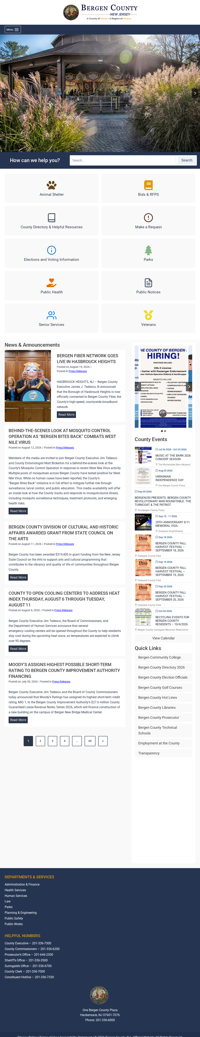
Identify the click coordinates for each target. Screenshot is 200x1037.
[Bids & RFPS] (148, 188)
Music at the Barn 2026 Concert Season (173, 457)
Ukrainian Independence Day (169, 478)
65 (90, 740)
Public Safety (14, 918)
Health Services (15, 890)
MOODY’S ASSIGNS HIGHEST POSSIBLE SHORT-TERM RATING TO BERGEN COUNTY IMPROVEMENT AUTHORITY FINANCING (64, 670)
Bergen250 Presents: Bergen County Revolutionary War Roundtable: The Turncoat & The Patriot (163, 501)
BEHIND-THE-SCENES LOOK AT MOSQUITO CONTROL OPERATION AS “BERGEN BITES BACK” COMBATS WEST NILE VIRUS (62, 436)
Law (8, 901)
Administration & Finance (22, 884)
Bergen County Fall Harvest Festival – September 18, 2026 (170, 547)
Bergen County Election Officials (163, 677)
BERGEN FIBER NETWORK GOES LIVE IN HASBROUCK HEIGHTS (87, 358)
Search (186, 160)
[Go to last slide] (5, 93)
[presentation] (28, 386)
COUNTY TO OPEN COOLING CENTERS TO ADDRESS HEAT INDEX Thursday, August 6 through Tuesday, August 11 (64, 599)
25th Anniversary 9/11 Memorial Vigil (172, 524)
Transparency (149, 753)
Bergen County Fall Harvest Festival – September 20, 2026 (170, 596)
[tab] (162, 431)
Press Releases (78, 371)
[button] (164, 386)
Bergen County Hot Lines (157, 697)
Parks (8, 907)
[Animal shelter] (51, 188)
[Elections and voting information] (51, 253)
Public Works (14, 924)
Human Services (16, 896)
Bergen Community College (159, 657)
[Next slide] (195, 93)
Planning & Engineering (21, 913)
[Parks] (148, 253)
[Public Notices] (148, 285)
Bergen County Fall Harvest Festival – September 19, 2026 (170, 571)
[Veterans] (148, 318)
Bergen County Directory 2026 (161, 667)
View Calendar (163, 638)
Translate (112, 1035)
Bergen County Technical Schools (157, 730)
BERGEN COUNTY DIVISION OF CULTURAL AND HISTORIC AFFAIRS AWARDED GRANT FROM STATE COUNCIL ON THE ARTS (63, 533)
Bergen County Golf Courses (160, 687)
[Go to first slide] (189, 386)
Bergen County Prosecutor (158, 717)
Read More (67, 415)
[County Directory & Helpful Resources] (51, 220)
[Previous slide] (138, 386)
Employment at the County (159, 743)
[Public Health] (51, 285)
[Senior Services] (51, 318)
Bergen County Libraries (157, 707)
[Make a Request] (148, 220)
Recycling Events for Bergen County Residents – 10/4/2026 (172, 620)
